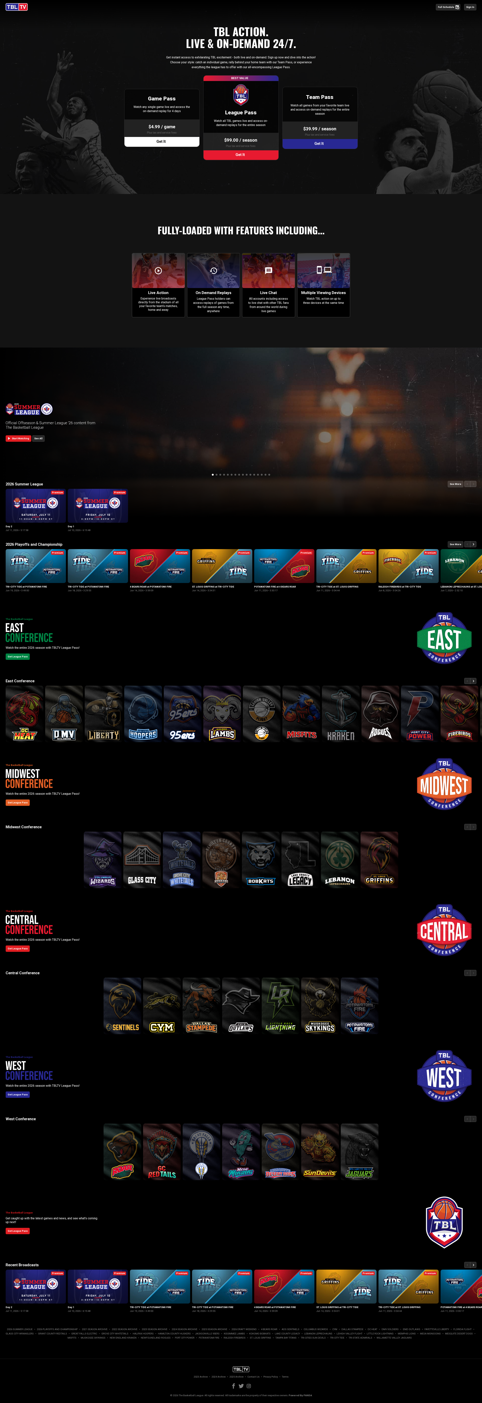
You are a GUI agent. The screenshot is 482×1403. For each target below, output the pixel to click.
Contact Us (253, 1376)
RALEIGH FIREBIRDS (235, 1337)
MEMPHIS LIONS (407, 1333)
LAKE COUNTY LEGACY (287, 1333)
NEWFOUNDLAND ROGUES (156, 1337)
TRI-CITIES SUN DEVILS (313, 1337)
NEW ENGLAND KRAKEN (123, 1337)
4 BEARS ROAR (269, 1329)
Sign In (470, 7)
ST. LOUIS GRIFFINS (260, 1337)
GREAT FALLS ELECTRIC (84, 1333)
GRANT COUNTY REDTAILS (52, 1333)
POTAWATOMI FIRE (209, 1337)
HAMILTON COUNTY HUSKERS (174, 1333)
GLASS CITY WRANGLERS (20, 1333)
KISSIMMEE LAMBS (234, 1333)
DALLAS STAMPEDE (352, 1329)
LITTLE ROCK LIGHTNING (380, 1333)
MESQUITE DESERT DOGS (459, 1333)
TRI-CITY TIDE (337, 1337)
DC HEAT (372, 1329)
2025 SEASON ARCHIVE (214, 1329)
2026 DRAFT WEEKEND (244, 1329)
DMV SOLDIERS (390, 1329)
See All (38, 438)
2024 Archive (219, 1376)
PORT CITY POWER (184, 1337)
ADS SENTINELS (290, 1329)
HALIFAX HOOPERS (143, 1333)
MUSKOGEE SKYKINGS (93, 1337)
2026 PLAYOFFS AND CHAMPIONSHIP (57, 1329)
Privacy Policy (270, 1376)
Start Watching (18, 438)
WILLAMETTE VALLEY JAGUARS (394, 1337)
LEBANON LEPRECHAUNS (318, 1333)
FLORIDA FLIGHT (462, 1329)
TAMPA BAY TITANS (286, 1337)
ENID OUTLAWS (411, 1329)
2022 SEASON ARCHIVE (124, 1329)
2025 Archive (236, 1376)
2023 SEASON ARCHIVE (154, 1329)
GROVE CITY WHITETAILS (114, 1333)
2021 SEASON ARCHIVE (95, 1329)
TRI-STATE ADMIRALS (360, 1337)
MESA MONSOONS (430, 1333)
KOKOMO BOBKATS (260, 1333)
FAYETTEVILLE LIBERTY (437, 1329)
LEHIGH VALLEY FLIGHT (349, 1333)
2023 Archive (201, 1376)
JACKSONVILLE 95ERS (207, 1333)
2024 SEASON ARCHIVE (184, 1329)
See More (455, 484)
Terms (285, 1376)
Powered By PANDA (300, 1395)
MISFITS (72, 1337)
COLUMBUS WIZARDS (316, 1329)
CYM (334, 1329)
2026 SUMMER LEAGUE (20, 1329)
